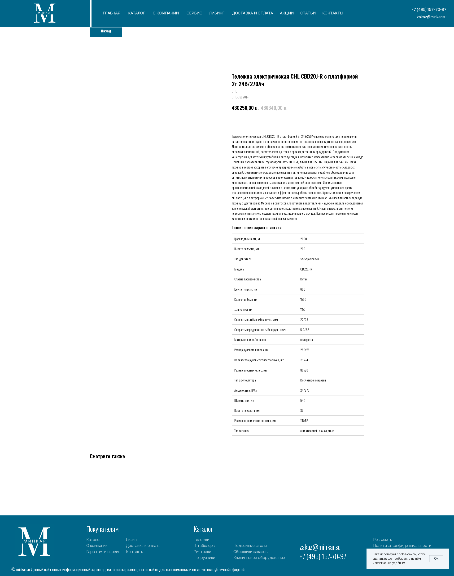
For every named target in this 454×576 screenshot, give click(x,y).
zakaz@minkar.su (320, 547)
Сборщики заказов (250, 551)
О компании (97, 545)
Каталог (93, 539)
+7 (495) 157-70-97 (323, 556)
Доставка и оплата (143, 545)
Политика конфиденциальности (402, 545)
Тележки (201, 539)
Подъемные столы (250, 545)
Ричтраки (202, 551)
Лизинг (132, 539)
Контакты (135, 551)
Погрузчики (204, 557)
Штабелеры (204, 545)
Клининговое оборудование (259, 557)
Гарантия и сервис (103, 551)
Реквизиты (383, 539)
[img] (45, 14)
